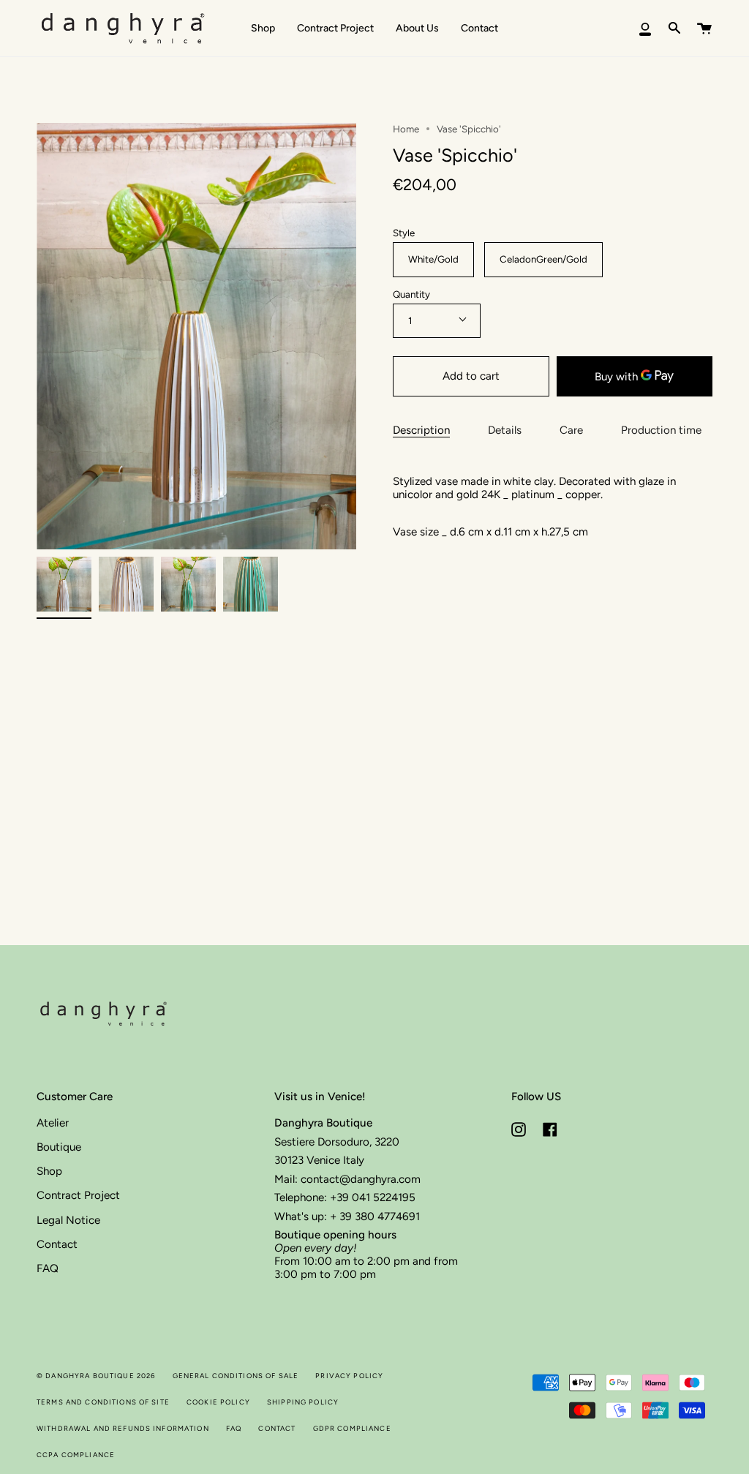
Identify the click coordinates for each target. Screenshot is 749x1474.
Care (571, 430)
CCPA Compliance (76, 1455)
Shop (49, 1171)
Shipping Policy (303, 1402)
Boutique (59, 1147)
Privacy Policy (349, 1376)
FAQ (48, 1268)
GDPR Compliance (352, 1428)
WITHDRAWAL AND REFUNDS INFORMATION (123, 1428)
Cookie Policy (218, 1402)
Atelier (53, 1122)
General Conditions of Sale (236, 1376)
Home (406, 129)
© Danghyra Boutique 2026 (96, 1376)
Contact (57, 1244)
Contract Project (78, 1195)
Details (505, 430)
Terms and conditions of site (103, 1402)
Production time (661, 430)
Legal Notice (68, 1220)
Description (421, 430)
